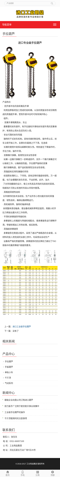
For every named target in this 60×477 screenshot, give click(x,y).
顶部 (53, 475)
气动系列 (9, 383)
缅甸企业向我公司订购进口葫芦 (19, 400)
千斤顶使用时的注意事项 (16, 418)
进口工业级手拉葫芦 (22, 326)
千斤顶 (8, 378)
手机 (23, 475)
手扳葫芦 (9, 367)
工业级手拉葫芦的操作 (15, 412)
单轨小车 (9, 372)
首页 (8, 475)
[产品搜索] (51, 2)
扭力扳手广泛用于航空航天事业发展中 (22, 406)
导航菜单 (7, 24)
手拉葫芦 (9, 361)
